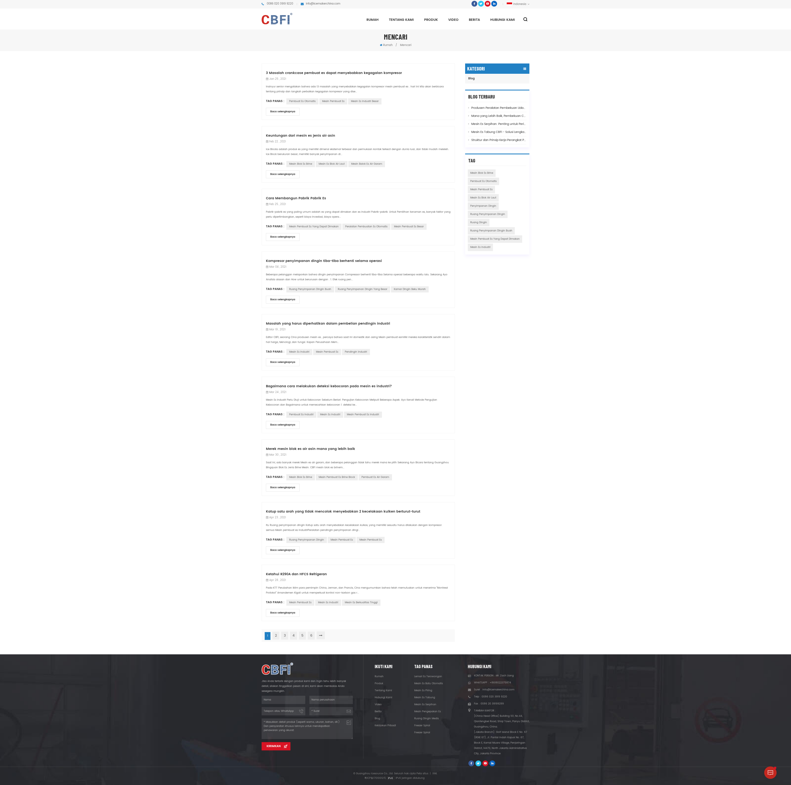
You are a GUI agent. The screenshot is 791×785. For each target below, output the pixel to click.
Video (453, 19)
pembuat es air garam (375, 477)
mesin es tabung (424, 697)
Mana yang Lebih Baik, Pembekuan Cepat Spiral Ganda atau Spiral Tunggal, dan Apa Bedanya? (498, 116)
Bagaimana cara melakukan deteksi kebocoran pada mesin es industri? (329, 386)
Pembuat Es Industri (301, 415)
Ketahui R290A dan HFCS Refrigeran (296, 574)
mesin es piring (423, 690)
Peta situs (422, 774)
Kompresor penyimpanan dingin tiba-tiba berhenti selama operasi (324, 261)
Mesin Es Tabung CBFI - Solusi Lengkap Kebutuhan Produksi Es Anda (498, 132)
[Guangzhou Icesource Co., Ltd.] (277, 18)
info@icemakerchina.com (323, 4)
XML (434, 774)
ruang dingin (478, 222)
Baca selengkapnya (282, 112)
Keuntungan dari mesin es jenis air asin (300, 135)
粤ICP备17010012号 (375, 778)
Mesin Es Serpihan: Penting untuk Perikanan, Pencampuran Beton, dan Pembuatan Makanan (498, 124)
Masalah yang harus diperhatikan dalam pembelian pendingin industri (328, 323)
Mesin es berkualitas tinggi (361, 602)
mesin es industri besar (365, 101)
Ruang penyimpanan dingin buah (310, 289)
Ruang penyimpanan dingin (306, 540)
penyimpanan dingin (483, 206)
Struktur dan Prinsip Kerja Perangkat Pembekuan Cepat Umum (498, 140)
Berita (474, 19)
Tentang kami (401, 19)
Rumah (372, 19)
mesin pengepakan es (427, 711)
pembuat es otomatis (302, 101)
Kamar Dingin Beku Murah (410, 289)
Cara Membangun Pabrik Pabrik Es (296, 198)
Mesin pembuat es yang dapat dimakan (314, 227)
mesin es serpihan (425, 704)
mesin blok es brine (300, 164)
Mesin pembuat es (327, 352)
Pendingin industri (356, 352)
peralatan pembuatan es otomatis (366, 227)
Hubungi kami (502, 19)
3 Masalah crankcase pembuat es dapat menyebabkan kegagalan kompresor (334, 73)
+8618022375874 (500, 683)
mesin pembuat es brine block (337, 477)
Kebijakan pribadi (385, 726)
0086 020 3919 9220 (280, 4)
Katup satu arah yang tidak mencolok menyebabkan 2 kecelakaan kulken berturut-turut (343, 511)
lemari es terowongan (428, 676)
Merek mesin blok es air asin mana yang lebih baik (310, 449)
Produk (431, 19)
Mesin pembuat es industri (363, 415)
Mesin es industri (330, 415)
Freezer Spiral (422, 726)
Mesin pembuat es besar (409, 227)
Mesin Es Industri (299, 352)
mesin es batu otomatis (428, 683)
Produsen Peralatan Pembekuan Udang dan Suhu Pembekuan (498, 108)
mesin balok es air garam (366, 164)
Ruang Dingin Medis (426, 718)
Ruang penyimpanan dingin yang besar (362, 289)
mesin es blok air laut (332, 164)
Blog (471, 78)
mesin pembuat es (333, 101)
